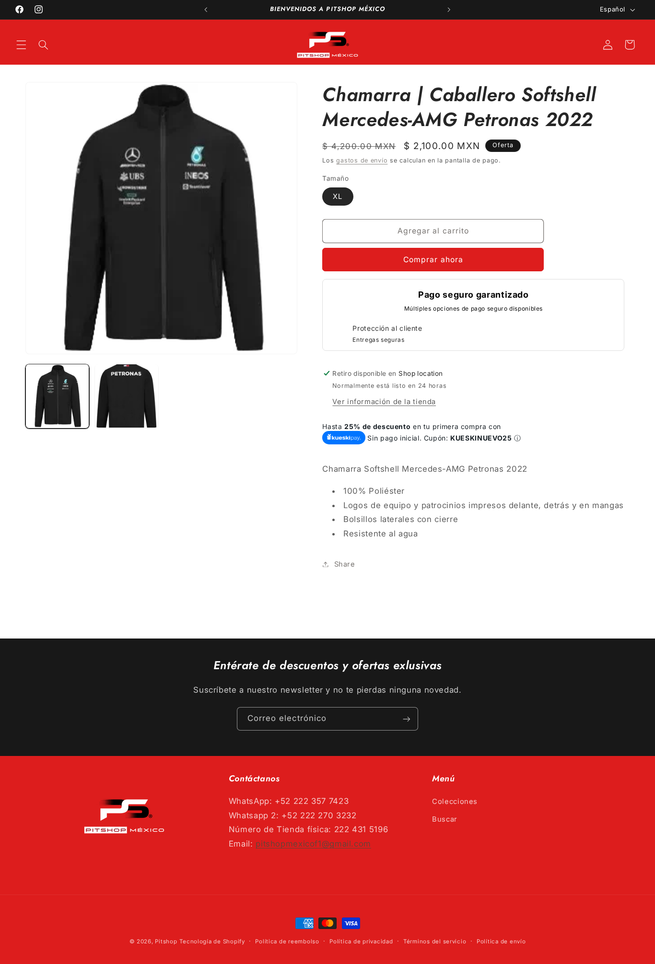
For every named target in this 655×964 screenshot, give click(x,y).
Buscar (444, 818)
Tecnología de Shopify (212, 941)
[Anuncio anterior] (205, 9)
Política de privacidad (361, 941)
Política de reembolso (287, 941)
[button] (21, 45)
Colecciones (455, 801)
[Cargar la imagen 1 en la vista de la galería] (57, 396)
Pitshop (166, 941)
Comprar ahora (433, 259)
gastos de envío (361, 160)
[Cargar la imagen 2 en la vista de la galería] (126, 396)
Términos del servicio (434, 941)
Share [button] (344, 563)
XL (337, 196)
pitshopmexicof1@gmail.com (313, 843)
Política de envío (501, 941)
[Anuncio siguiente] (449, 9)
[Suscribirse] (407, 719)
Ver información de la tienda (384, 401)
